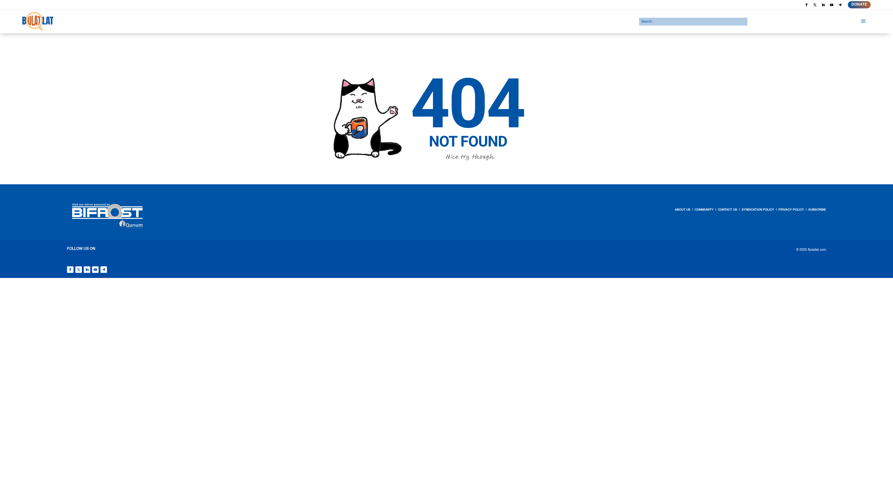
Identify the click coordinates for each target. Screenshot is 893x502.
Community (704, 209)
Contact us (727, 209)
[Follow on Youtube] (831, 5)
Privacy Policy (791, 209)
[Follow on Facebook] (806, 5)
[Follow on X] (815, 5)
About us (682, 209)
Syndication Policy (758, 209)
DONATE (859, 5)
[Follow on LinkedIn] (823, 5)
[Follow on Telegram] (840, 5)
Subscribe (817, 209)
